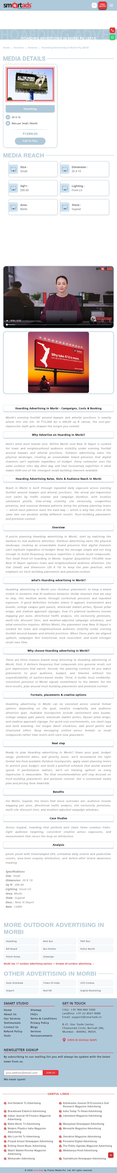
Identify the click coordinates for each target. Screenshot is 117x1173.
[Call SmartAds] (112, 30)
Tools (7, 1035)
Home (8, 1010)
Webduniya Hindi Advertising (80, 1150)
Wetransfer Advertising (21, 1158)
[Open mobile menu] (111, 5)
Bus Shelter (49, 948)
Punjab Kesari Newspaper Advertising (30, 1141)
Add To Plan (30, 140)
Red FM (47, 990)
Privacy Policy (39, 1022)
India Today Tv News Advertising (82, 1111)
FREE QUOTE (102, 5)
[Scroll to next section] (110, 1155)
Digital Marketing (90, 990)
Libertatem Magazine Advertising (82, 1115)
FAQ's (34, 1014)
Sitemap (36, 1010)
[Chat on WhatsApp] (112, 37)
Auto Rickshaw (14, 982)
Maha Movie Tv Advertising (24, 1124)
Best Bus (48, 941)
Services (35, 1031)
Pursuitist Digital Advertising (80, 1141)
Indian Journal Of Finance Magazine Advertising (29, 1117)
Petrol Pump (13, 956)
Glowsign (48, 956)
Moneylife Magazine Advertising (82, 1128)
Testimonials (12, 1022)
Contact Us (11, 1027)
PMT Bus (85, 941)
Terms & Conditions (41, 1018)
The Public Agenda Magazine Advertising (87, 1146)
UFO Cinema (87, 982)
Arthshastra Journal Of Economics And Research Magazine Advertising (86, 1105)
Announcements (41, 1035)
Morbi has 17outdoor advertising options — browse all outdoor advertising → (49, 963)
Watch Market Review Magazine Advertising (27, 1152)
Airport (10, 990)
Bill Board (11, 948)
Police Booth (87, 948)
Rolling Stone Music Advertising (27, 1146)
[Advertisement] (58, 241)
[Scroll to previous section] (110, 1148)
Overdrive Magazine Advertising (82, 1136)
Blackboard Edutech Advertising (27, 1111)
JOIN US (50, 1072)
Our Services (12, 1018)
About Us (10, 1014)
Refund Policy (13, 1031)
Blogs (34, 1027)
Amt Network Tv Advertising (24, 1103)
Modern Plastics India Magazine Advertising (27, 1130)
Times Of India (51, 982)
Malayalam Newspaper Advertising (83, 1124)
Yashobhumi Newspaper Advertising (84, 1158)
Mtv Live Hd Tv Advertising (24, 1136)
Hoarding (11, 941)
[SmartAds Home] (17, 5)
